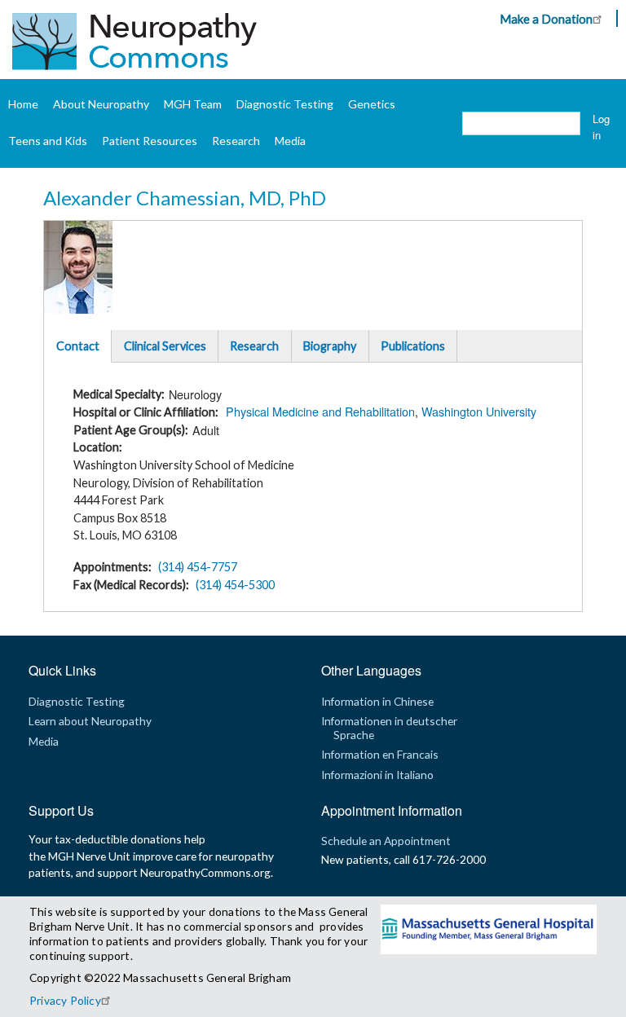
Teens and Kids (47, 140)
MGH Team (193, 104)
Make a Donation (546, 18)
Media (290, 140)
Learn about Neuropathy (90, 721)
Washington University (478, 411)
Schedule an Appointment (386, 841)
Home (23, 104)
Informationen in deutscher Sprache (389, 727)
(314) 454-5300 (235, 585)
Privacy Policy (65, 1000)
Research (236, 140)
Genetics (371, 104)
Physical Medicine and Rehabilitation (320, 411)
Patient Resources (149, 140)
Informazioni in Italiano (377, 774)
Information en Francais (380, 754)
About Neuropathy (101, 104)
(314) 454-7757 (197, 567)
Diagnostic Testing (284, 104)
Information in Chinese (377, 701)
